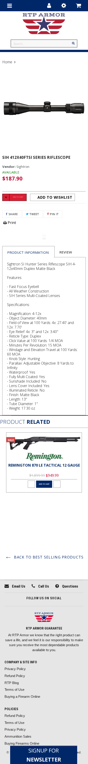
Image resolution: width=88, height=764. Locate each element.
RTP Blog (12, 683)
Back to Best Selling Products (48, 557)
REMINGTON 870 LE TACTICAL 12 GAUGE (44, 465)
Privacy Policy (15, 669)
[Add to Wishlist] (31, 484)
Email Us (18, 586)
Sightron (22, 166)
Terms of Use (14, 689)
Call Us (43, 586)
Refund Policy (15, 676)
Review (65, 252)
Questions (69, 586)
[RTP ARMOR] (44, 617)
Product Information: (28, 252)
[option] (44, 462)
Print (11, 222)
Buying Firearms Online (22, 743)
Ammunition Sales (18, 736)
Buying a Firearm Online (22, 696)
